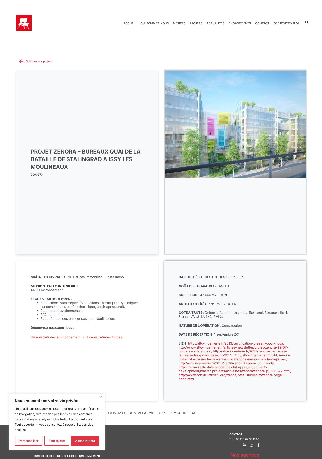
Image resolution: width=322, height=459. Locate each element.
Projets (196, 23)
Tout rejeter (57, 441)
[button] (306, 22)
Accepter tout (85, 441)
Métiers (179, 23)
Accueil (129, 23)
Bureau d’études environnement (55, 337)
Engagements (240, 23)
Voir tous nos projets (39, 61)
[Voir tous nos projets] (21, 61)
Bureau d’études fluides (104, 337)
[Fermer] (100, 397)
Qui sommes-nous (154, 23)
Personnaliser (28, 441)
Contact (262, 23)
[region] (57, 422)
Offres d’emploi (286, 23)
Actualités (215, 23)
